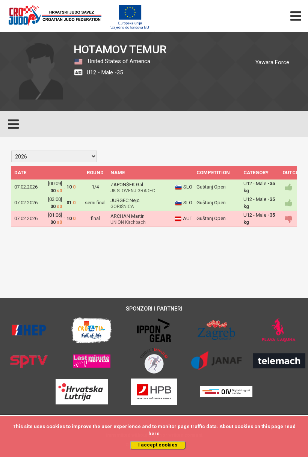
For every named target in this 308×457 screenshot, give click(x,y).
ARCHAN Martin (127, 216)
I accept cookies (157, 445)
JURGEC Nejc (124, 200)
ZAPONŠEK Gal (126, 184)
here (154, 433)
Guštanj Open (211, 187)
